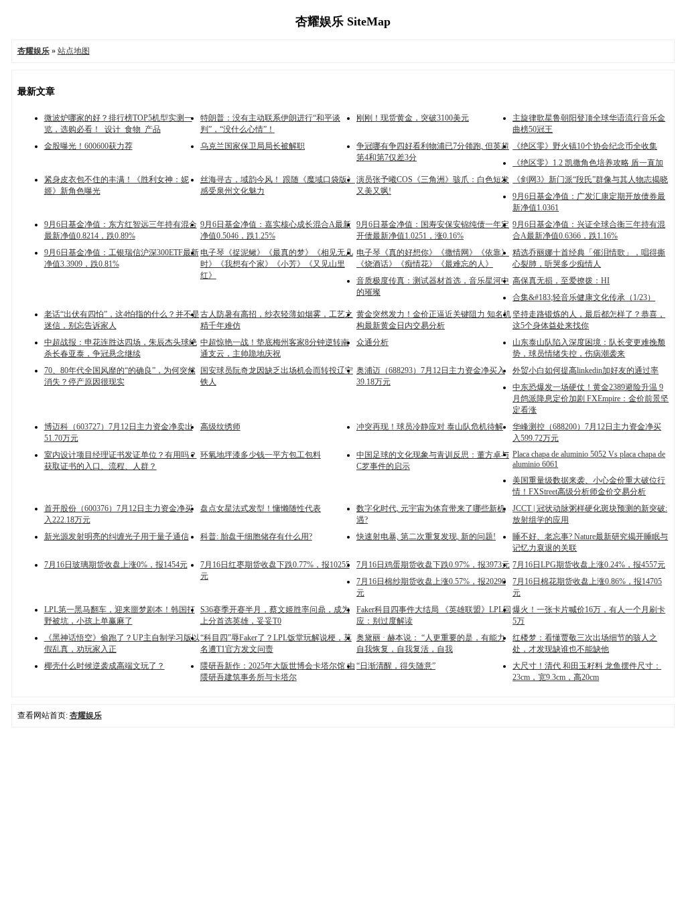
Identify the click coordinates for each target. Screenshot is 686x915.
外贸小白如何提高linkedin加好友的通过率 (585, 370)
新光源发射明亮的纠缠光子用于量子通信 (116, 536)
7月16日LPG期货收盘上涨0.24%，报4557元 (588, 564)
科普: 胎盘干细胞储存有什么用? (256, 536)
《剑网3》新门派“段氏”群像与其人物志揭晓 (590, 179)
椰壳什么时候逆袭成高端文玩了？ (104, 666)
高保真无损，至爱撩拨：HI (561, 280)
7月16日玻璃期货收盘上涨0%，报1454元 (116, 564)
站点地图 (74, 51)
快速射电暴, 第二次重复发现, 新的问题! (426, 536)
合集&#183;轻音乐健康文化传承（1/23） (583, 297)
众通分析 (372, 342)
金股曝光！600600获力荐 (88, 146)
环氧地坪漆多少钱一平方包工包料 (260, 455)
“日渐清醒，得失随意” (395, 666)
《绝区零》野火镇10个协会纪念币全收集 (584, 146)
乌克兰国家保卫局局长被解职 (252, 146)
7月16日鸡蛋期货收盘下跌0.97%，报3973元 (433, 564)
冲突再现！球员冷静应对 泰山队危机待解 (429, 426)
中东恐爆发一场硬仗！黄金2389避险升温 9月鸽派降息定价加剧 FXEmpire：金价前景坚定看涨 (590, 398)
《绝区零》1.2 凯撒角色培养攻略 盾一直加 (587, 162)
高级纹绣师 (220, 426)
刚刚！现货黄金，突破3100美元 (412, 118)
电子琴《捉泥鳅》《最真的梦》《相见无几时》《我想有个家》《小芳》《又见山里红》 (276, 264)
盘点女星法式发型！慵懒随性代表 (260, 508)
